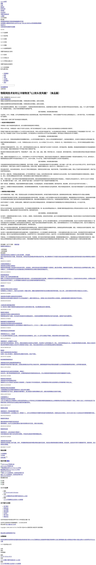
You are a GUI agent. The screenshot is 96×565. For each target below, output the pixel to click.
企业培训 (3, 12)
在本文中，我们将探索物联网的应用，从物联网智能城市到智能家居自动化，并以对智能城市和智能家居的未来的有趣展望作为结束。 (36, 373)
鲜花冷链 (6, 321)
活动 (5, 82)
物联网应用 (12, 321)
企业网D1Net (82, 539)
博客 (2, 3)
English (5, 513)
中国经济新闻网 (50, 539)
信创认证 (13, 23)
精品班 (2, 7)
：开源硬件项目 (10, 411)
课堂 (9, 26)
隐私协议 (6, 516)
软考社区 (3, 8)
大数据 (6, 408)
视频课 (2, 21)
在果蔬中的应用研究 (11, 296)
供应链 (6, 429)
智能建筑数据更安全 (11, 362)
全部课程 (3, 23)
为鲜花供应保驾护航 (10, 314)
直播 (14, 26)
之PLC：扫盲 (8, 334)
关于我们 (6, 506)
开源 (5, 418)
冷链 (2, 397)
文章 (2, 26)
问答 (6, 26)
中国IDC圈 (76, 539)
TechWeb (31, 539)
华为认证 (18, 23)
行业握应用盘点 (9, 352)
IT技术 (27, 23)
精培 (11, 499)
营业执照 (3, 533)
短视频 (13, 21)
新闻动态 (6, 508)
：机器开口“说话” (9, 341)
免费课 (2, 10)
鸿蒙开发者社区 (5, 14)
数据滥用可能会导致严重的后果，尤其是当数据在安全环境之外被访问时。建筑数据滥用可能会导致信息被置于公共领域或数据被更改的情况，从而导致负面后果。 (44, 364)
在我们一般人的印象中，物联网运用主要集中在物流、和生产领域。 (19, 354)
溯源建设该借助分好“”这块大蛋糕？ (15, 389)
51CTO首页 (4, 1)
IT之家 (56, 539)
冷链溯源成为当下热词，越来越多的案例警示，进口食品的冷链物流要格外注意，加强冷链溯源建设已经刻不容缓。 (31, 391)
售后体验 (9, 388)
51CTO (5, 492)
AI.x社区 (25, 496)
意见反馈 (6, 511)
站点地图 (6, 510)
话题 (5, 77)
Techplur (16, 492)
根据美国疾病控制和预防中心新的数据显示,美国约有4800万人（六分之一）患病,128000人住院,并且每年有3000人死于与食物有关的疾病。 (37, 325)
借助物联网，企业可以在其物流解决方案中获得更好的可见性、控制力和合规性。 (22, 423)
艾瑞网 (36, 539)
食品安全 (6, 330)
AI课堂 (2, 16)
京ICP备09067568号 (11, 524)
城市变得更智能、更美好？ (13, 371)
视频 (5, 75)
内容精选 (6, 73)
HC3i (12, 492)
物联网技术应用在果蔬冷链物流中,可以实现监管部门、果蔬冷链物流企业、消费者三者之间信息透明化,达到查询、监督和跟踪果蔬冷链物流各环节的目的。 (42, 298)
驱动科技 (22, 539)
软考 (10, 23)
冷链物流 (6, 246)
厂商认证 (23, 23)
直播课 (17, 21)
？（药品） (16, 254)
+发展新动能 (9, 276)
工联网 (59, 539)
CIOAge (9, 492)
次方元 (91, 539)
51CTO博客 (7, 496)
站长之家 (40, 539)
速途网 (44, 539)
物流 (8, 275)
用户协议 (6, 514)
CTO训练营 (20, 499)
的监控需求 (8, 305)
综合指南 (6, 440)
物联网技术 (10, 359)
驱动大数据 (8, 398)
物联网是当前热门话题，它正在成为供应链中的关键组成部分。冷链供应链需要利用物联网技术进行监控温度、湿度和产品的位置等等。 (37, 316)
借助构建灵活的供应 (10, 421)
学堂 (2, 5)
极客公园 (63, 539)
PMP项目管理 (33, 23)
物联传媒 (16, 244)
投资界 (87, 539)
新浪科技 (3, 539)
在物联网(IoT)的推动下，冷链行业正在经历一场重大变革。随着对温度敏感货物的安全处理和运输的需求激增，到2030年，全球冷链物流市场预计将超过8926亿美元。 (44, 290)
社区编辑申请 (4, 87)
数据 (5, 275)
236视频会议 (69, 539)
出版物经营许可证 (10, 533)
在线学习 (3, 25)
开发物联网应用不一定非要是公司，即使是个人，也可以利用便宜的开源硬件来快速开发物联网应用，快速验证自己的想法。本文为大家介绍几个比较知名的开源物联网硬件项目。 (48, 413)
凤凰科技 (17, 539)
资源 (4, 26)
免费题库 (39, 23)
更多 (8, 461)
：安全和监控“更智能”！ (11, 432)
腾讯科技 (7, 539)
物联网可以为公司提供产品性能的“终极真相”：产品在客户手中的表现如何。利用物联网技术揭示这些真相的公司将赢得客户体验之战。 (36, 382)
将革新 (8, 265)
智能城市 (9, 378)
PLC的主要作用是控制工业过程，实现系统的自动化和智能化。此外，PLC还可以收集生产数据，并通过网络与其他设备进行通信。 (35, 335)
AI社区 (5, 79)
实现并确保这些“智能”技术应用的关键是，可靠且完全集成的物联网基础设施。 (21, 434)
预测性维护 (12, 330)
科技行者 (27, 539)
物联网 (2, 246)
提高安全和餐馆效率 (11, 323)
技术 (8, 418)
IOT (10, 246)
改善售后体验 (8, 380)
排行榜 (9, 21)
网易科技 (12, 539)
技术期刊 (6, 80)
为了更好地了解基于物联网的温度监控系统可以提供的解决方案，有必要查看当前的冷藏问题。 (26, 307)
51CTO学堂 (7, 499)
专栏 (11, 26)
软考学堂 (21, 21)
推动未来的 (9, 289)
